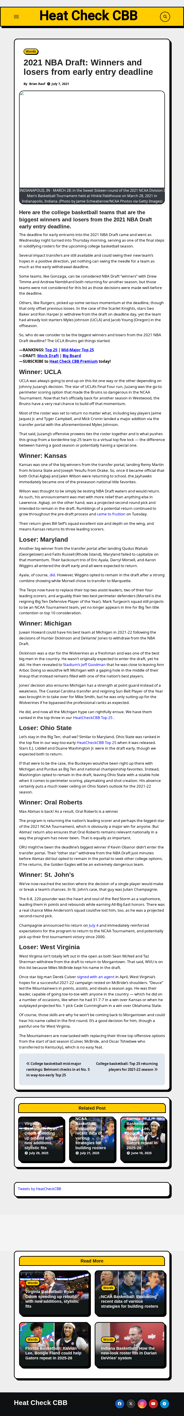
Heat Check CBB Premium (73, 361)
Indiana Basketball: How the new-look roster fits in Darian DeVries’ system (129, 1353)
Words (31, 51)
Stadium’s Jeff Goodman (84, 664)
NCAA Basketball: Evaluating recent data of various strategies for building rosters (90, 1133)
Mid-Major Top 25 (77, 349)
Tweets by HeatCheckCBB (39, 1188)
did (52, 574)
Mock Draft (48, 355)
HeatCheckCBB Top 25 (93, 717)
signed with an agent (95, 976)
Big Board (72, 355)
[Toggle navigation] (16, 16)
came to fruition (111, 514)
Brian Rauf (37, 84)
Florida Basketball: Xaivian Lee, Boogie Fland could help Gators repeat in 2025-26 (142, 1133)
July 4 (94, 925)
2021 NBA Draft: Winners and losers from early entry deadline (88, 67)
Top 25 (51, 349)
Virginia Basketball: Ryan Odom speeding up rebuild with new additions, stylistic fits (40, 1135)
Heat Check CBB (88, 15)
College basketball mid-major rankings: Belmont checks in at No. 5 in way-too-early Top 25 (58, 1069)
